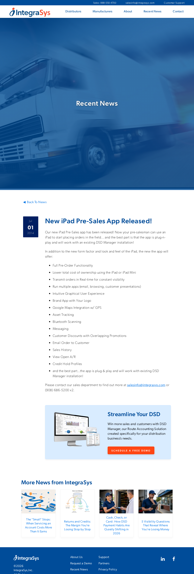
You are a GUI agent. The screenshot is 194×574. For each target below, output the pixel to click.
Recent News (79, 569)
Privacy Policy (108, 569)
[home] (29, 12)
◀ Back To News (35, 202)
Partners (104, 563)
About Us (76, 557)
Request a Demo (81, 563)
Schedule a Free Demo (131, 450)
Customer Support (174, 2)
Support (104, 557)
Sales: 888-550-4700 (104, 2)
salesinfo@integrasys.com (140, 2)
